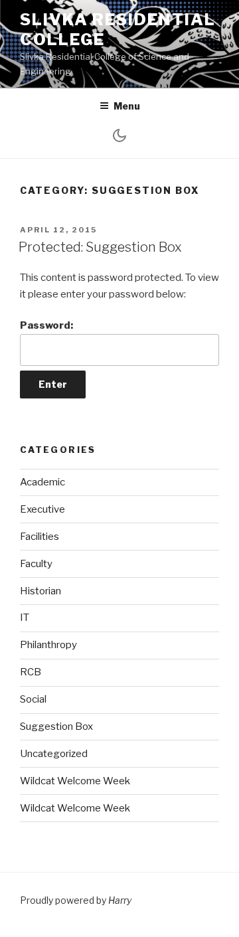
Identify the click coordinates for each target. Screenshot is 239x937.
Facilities (39, 537)
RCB (30, 672)
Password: (46, 325)
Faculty (36, 564)
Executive (42, 509)
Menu (127, 106)
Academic (42, 482)
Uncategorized (54, 754)
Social (33, 699)
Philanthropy (48, 645)
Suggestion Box (56, 726)
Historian (40, 591)
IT (24, 618)
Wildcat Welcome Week (75, 781)
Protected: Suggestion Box (100, 247)
